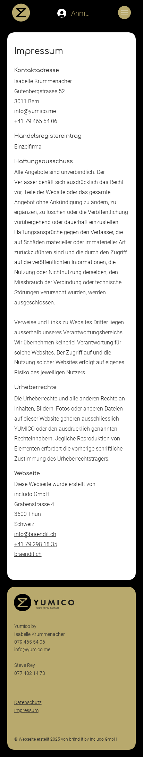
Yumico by (25, 626)
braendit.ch (28, 554)
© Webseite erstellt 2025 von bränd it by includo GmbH (65, 739)
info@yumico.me (35, 111)
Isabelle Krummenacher (40, 634)
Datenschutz (28, 702)
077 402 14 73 (30, 673)
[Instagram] (26, 601)
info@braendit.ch (35, 534)
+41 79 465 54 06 (35, 121)
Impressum (26, 710)
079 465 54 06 (29, 642)
